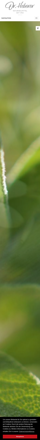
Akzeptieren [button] (20, 436)
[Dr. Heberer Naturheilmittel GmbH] (20, 8)
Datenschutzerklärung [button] (26, 431)
